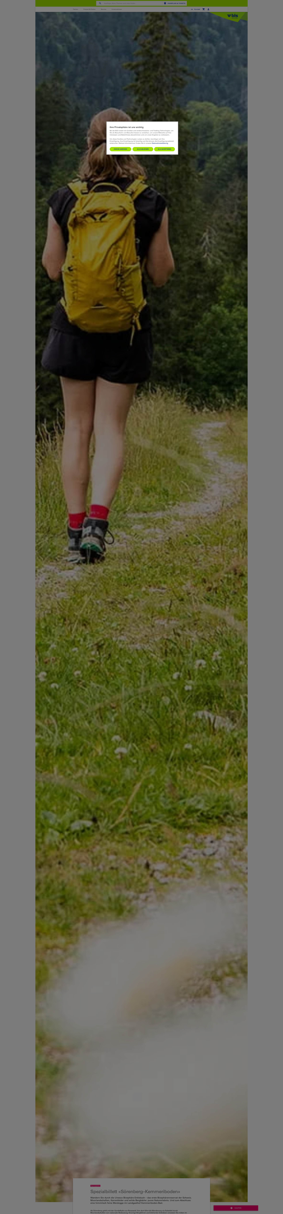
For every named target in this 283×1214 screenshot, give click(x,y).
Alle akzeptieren (164, 149)
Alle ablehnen (143, 149)
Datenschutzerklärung (160, 143)
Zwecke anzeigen (120, 149)
